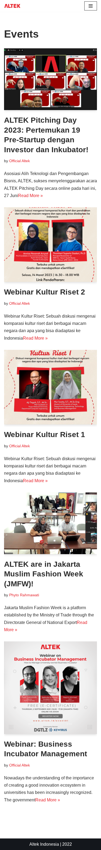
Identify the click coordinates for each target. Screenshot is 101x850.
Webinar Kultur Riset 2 (44, 292)
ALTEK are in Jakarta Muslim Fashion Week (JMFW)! (43, 574)
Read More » (30, 195)
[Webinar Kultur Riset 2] (50, 244)
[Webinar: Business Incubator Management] (50, 687)
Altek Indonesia (44, 844)
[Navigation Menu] (90, 5)
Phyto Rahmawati (24, 595)
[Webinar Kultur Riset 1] (50, 387)
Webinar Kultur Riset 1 (44, 434)
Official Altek (19, 161)
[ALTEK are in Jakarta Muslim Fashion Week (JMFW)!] (50, 523)
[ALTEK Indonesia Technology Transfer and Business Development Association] (12, 6)
